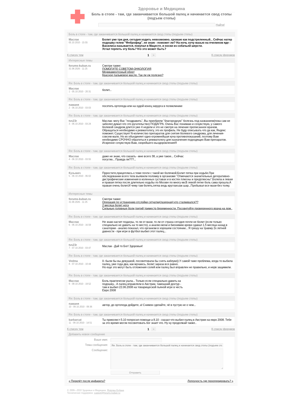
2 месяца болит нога (115, 205)
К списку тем (75, 55)
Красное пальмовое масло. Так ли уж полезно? (132, 75)
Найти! (220, 24)
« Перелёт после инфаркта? (87, 381)
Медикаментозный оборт (118, 72)
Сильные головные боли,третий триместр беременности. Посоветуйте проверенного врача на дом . (167, 208)
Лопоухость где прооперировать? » (210, 381)
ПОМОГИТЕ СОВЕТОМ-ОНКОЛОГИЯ (126, 68)
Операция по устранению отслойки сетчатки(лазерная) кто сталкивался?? (150, 202)
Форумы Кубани (115, 390)
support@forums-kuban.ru (107, 393)
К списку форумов (223, 55)
